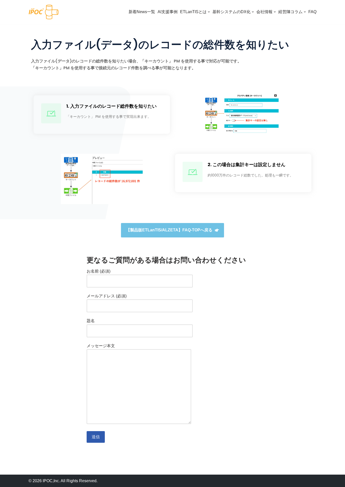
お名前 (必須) (98, 271)
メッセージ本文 (101, 346)
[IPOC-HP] (44, 12)
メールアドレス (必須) (107, 296)
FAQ (312, 12)
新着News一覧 (142, 12)
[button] (172, 230)
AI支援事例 (168, 12)
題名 (91, 321)
